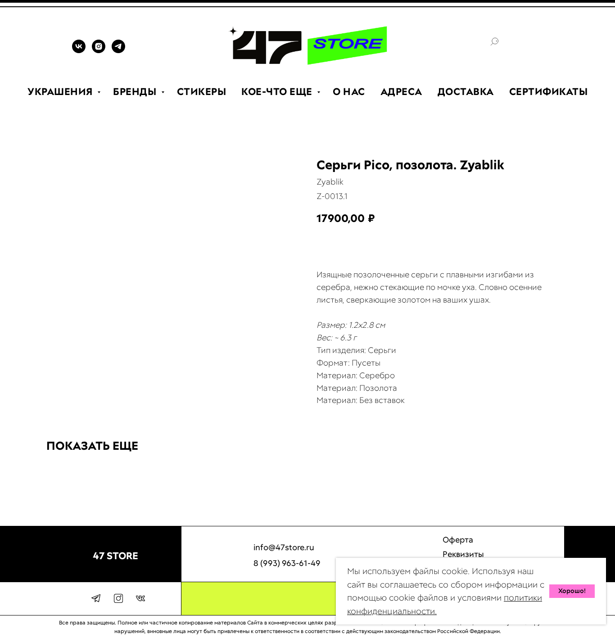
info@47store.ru (283, 547)
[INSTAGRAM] (98, 50)
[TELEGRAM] (118, 50)
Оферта (458, 539)
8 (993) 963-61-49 (287, 563)
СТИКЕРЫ (201, 91)
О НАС (349, 91)
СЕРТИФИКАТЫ (548, 91)
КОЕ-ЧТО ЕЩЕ (278, 91)
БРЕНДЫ (136, 91)
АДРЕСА (401, 91)
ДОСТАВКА (466, 91)
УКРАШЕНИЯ (61, 91)
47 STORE (115, 555)
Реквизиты (463, 554)
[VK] (79, 50)
